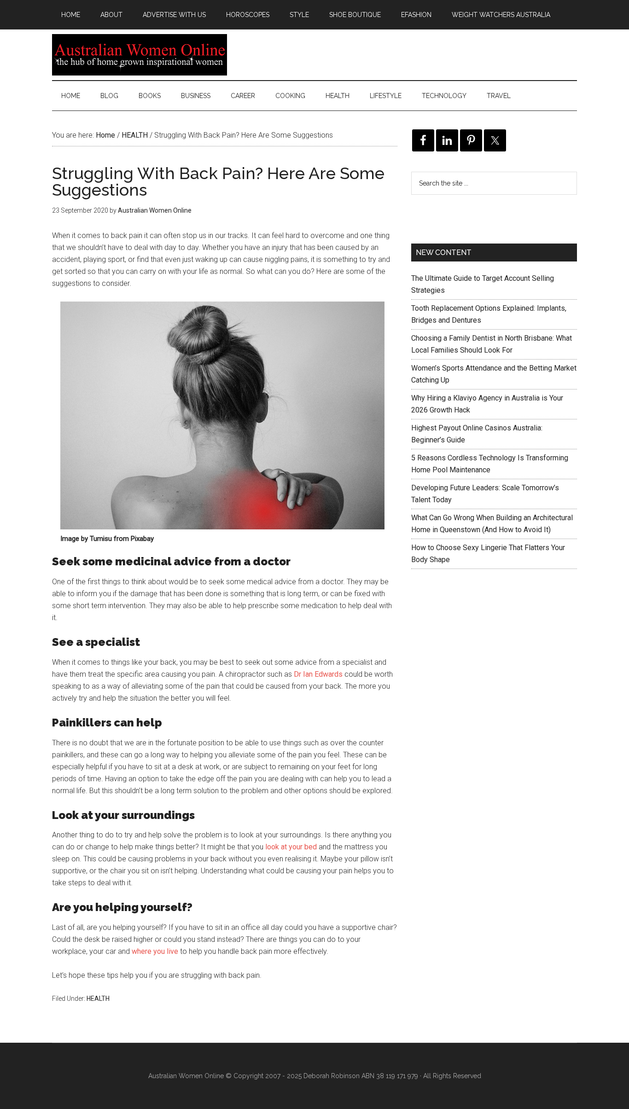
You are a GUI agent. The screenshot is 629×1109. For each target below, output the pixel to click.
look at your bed (291, 846)
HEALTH (98, 998)
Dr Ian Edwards (318, 674)
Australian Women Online (139, 54)
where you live (155, 951)
